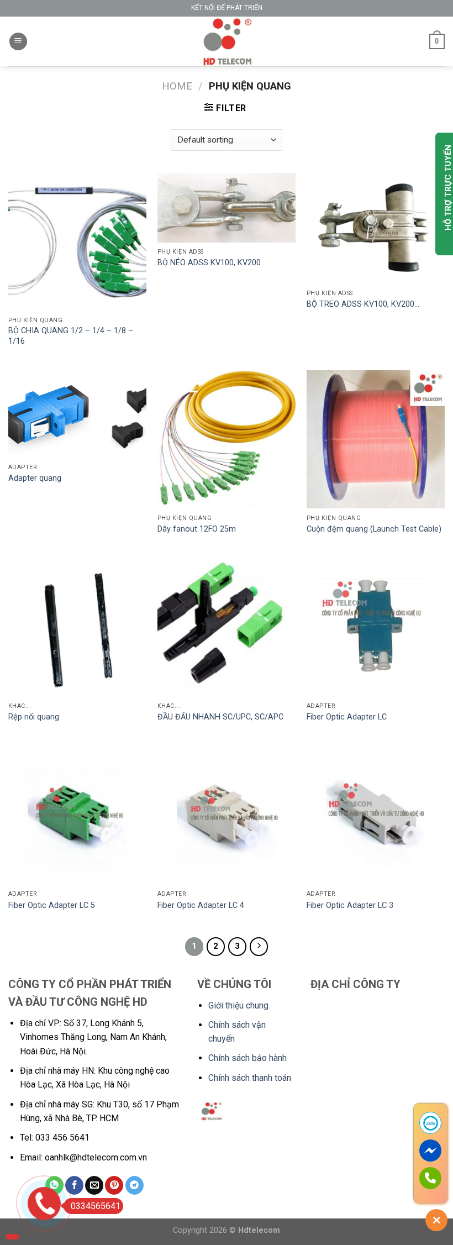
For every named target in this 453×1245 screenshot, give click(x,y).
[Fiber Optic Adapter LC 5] (77, 816)
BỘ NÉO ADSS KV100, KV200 (209, 262)
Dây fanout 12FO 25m (196, 529)
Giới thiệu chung (238, 1005)
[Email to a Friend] (94, 1185)
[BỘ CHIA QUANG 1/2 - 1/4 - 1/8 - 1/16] (77, 242)
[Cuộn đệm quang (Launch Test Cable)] (376, 439)
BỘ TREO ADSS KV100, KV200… (363, 304)
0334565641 (95, 1206)
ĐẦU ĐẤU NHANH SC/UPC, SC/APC (220, 717)
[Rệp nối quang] (77, 627)
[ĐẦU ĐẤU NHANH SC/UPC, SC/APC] (226, 627)
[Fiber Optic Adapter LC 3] (376, 816)
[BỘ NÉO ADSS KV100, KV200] (226, 208)
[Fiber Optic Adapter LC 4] (226, 816)
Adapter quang (34, 478)
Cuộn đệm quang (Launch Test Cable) (374, 529)
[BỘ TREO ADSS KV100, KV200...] (376, 228)
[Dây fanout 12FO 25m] (226, 439)
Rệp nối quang (33, 717)
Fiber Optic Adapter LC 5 (51, 905)
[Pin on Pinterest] (114, 1185)
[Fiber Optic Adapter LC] (376, 627)
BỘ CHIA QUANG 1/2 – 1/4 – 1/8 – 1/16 (70, 336)
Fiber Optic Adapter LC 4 (200, 905)
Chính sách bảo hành (247, 1058)
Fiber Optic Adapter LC (347, 717)
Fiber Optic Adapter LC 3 (350, 905)
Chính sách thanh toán (249, 1078)
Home (177, 86)
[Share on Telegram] (134, 1185)
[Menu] (18, 42)
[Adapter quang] (77, 414)
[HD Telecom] (226, 41)
